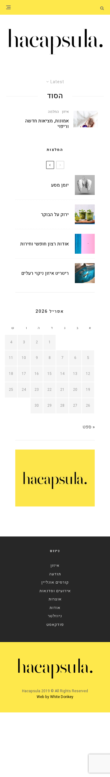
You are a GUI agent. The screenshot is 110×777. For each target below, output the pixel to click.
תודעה (55, 574)
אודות (55, 608)
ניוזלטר (55, 616)
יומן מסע (60, 185)
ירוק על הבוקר (55, 214)
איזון (65, 111)
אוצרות (55, 599)
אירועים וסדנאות (55, 591)
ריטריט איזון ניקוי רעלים (45, 273)
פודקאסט (55, 624)
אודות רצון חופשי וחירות (44, 244)
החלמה (53, 111)
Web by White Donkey (55, 697)
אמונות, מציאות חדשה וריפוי (47, 123)
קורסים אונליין (55, 582)
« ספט (88, 427)
